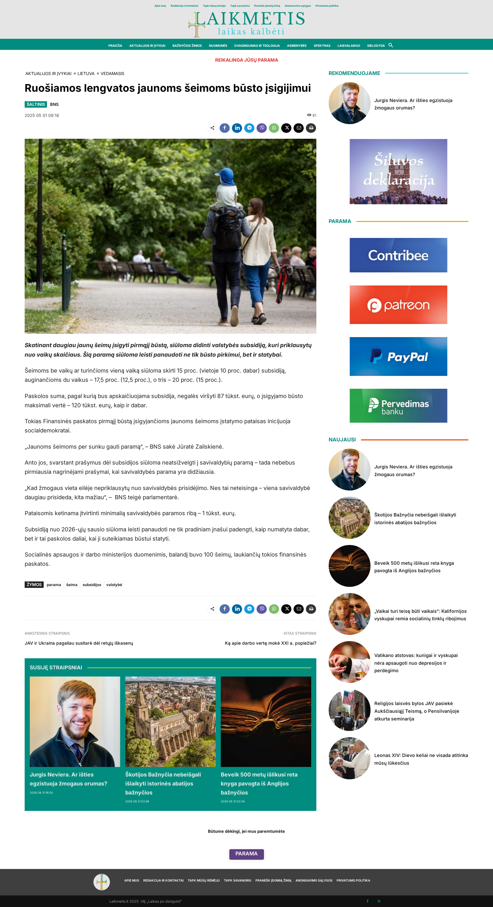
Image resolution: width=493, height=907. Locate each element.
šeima (72, 584)
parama (54, 584)
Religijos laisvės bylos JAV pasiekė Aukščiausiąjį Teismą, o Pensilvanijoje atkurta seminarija (416, 711)
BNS (54, 104)
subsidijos (92, 584)
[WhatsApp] (274, 128)
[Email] (298, 128)
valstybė (114, 584)
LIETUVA (86, 73)
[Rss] (379, 901)
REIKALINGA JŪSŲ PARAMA (246, 60)
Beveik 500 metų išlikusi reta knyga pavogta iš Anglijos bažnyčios (259, 783)
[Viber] (262, 128)
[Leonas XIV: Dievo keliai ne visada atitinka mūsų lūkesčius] (350, 758)
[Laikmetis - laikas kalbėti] (246, 24)
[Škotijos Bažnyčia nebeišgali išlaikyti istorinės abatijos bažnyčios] (170, 722)
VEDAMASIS (112, 73)
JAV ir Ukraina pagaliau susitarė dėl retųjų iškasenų (79, 643)
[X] (286, 128)
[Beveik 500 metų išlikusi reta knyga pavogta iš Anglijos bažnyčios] (266, 722)
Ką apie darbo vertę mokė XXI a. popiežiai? (270, 643)
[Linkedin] (237, 128)
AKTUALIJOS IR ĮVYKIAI (48, 73)
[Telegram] (249, 128)
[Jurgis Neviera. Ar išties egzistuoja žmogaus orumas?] (75, 722)
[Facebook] (225, 128)
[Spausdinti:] (311, 128)
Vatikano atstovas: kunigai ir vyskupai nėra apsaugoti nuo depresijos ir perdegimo (416, 663)
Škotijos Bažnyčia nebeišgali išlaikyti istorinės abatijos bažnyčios (163, 783)
